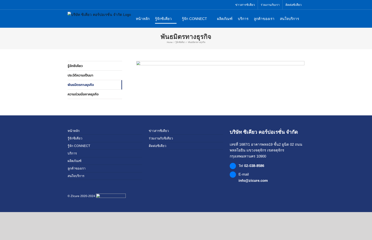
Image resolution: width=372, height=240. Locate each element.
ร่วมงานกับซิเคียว (161, 138)
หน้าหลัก (74, 131)
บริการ (72, 153)
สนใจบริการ (76, 176)
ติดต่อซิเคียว (157, 146)
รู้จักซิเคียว (75, 65)
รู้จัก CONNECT (79, 146)
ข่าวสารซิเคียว (159, 131)
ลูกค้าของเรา (76, 168)
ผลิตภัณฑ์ (74, 161)
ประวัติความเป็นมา (80, 75)
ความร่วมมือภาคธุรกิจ (83, 94)
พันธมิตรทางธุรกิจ (81, 84)
